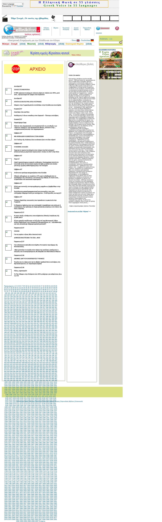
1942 (21, 501)
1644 (6, 464)
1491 (9, 444)
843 (20, 366)
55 (15, 290)
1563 (17, 453)
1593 (25, 457)
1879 (47, 493)
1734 (28, 475)
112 (41, 293)
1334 (51, 423)
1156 (14, 402)
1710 (44, 471)
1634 (21, 462)
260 (53, 307)
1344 (36, 425)
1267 (9, 416)
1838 (51, 487)
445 (14, 327)
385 (50, 320)
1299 (25, 419)
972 (29, 379)
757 (32, 357)
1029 (9, 386)
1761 (25, 478)
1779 (40, 480)
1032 (21, 386)
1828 (13, 487)
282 (11, 311)
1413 (32, 434)
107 (26, 293)
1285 (25, 418)
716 (17, 354)
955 (32, 377)
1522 (21, 448)
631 (32, 345)
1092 (36, 393)
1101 (18, 395)
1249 (47, 412)
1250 (51, 412)
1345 (40, 425)
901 (32, 371)
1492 (13, 444)
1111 (54, 395)
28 (11, 288)
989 (26, 380)
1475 (55, 441)
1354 (21, 427)
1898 (13, 496)
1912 (13, 498)
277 (50, 309)
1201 (24, 407)
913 (14, 373)
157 (14, 298)
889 (50, 370)
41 (39, 288)
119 (8, 295)
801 (56, 361)
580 (41, 339)
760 (41, 357)
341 (26, 316)
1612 (44, 459)
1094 (44, 393)
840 (11, 366)
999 (56, 380)
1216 (28, 409)
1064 (36, 389)
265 (14, 309)
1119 (32, 396)
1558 (51, 452)
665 (26, 348)
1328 (28, 423)
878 (17, 370)
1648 (21, 464)
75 (5, 291)
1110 (51, 395)
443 (8, 327)
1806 (36, 484)
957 (38, 377)
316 (5, 314)
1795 (47, 482)
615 (38, 343)
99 (56, 291)
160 (23, 298)
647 (26, 346)
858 (11, 368)
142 (23, 297)
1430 (44, 436)
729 (56, 354)
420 (47, 323)
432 (29, 325)
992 (35, 380)
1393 (9, 432)
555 (20, 338)
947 (8, 377)
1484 (36, 443)
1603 (10, 459)
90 (37, 291)
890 (53, 370)
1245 (32, 412)
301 (14, 313)
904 (41, 371)
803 (8, 363)
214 (23, 304)
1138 (50, 398)
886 (41, 370)
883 (32, 370)
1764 (36, 478)
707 (44, 352)
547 (50, 336)
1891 (40, 494)
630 (29, 345)
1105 (32, 395)
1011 (47, 382)
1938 (6, 501)
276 (47, 309)
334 (5, 316)
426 (11, 325)
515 (8, 334)
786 (11, 361)
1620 (21, 460)
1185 (17, 405)
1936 (51, 500)
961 (50, 377)
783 (56, 359)
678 (11, 350)
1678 (28, 468)
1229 (25, 411)
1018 (21, 384)
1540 (36, 450)
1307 (55, 419)
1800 (13, 484)
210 (11, 304)
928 (5, 375)
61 (28, 290)
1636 (28, 462)
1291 (47, 418)
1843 (17, 489)
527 (44, 334)
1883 (9, 494)
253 (32, 307)
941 (44, 375)
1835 (40, 487)
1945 (32, 501)
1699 (55, 469)
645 (20, 346)
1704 (21, 471)
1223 (55, 409)
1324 (13, 423)
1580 (28, 455)
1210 (6, 409)
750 (11, 357)
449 (26, 327)
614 (35, 343)
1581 (32, 455)
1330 (36, 423)
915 (20, 373)
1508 (21, 446)
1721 (32, 473)
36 (28, 288)
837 (56, 364)
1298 (21, 419)
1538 (28, 450)
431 (26, 325)
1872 (21, 493)
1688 (13, 469)
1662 (21, 466)
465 (20, 329)
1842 (13, 489)
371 (8, 320)
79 (13, 291)
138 (11, 297)
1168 (6, 403)
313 (50, 313)
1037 (40, 386)
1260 (36, 414)
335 (8, 316)
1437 (17, 437)
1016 (13, 384)
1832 (28, 487)
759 (38, 357)
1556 (44, 452)
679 (14, 350)
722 (35, 354)
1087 (17, 393)
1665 (32, 466)
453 (38, 327)
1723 (40, 473)
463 (14, 329)
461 (8, 329)
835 (50, 364)
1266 (6, 416)
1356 (28, 427)
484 (23, 330)
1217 (32, 409)
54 (13, 290)
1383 (25, 430)
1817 (25, 485)
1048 (28, 387)
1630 (6, 462)
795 (38, 361)
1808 (44, 484)
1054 (51, 387)
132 (47, 295)
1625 (40, 460)
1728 (6, 475)
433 (32, 325)
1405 (55, 432)
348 (47, 316)
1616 (6, 460)
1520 (13, 448)
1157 (17, 402)
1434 (6, 437)
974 (35, 379)
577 (32, 339)
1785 (9, 482)
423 (56, 323)
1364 (6, 428)
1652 (36, 464)
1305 (47, 419)
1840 (6, 489)
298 (5, 313)
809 (26, 363)
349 (50, 316)
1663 (25, 466)
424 (5, 325)
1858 (21, 491)
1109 (47, 395)
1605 (17, 459)
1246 (36, 412)
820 (5, 364)
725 (44, 354)
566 (53, 338)
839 (8, 366)
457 (50, 327)
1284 (21, 418)
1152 (50, 400)
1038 (44, 386)
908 (53, 371)
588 (11, 341)
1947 (40, 501)
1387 (40, 430)
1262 (44, 414)
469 (32, 329)
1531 (55, 448)
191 (8, 302)
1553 (32, 452)
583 (50, 339)
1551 (25, 452)
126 (29, 295)
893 (8, 371)
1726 (51, 473)
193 (14, 302)
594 (29, 341)
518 (17, 334)
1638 (36, 462)
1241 (17, 412)
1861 (32, 491)
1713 (55, 471)
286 (23, 311)
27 (9, 288)
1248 (44, 412)
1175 (32, 403)
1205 (40, 407)
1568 (36, 453)
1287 (32, 418)
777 (38, 359)
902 (35, 371)
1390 (51, 430)
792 (29, 361)
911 (8, 373)
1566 (28, 453)
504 (29, 332)
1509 (25, 446)
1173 (25, 403)
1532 (6, 450)
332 (53, 314)
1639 (40, 462)
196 (23, 302)
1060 (21, 389)
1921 (47, 498)
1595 (32, 457)
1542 (44, 450)
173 (8, 300)
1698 (51, 469)
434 (35, 325)
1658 (6, 466)
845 (26, 366)
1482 (28, 443)
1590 (13, 457)
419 (44, 323)
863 (26, 368)
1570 (44, 453)
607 (14, 343)
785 (8, 361)
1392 (6, 432)
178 (23, 300)
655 (50, 346)
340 (23, 316)
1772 (13, 480)
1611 (40, 459)
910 (5, 373)
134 (52, 295)
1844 (21, 489)
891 (56, 370)
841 (14, 366)
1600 (51, 457)
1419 (55, 434)
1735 (32, 475)
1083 (55, 391)
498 (11, 332)
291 (38, 311)
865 (32, 368)
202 (41, 302)
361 (32, 318)
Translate (19, 6)
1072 (13, 391)
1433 (55, 436)
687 (38, 350)
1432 (51, 436)
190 (5, 302)
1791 (32, 482)
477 (56, 329)
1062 (28, 389)
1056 (6, 389)
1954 (13, 503)
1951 (55, 501)
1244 (28, 412)
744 (47, 355)
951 (20, 377)
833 (44, 364)
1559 (55, 452)
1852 (51, 489)
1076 (28, 391)
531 (56, 334)
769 (14, 359)
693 (56, 350)
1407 (10, 434)
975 (38, 379)
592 (23, 341)
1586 (51, 455)
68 (43, 290)
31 (18, 288)
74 (56, 290)
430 (23, 325)
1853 (55, 489)
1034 (28, 386)
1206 (43, 407)
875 (8, 370)
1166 (50, 402)
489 (38, 330)
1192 (43, 405)
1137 (47, 398)
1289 (40, 418)
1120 (35, 396)
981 (56, 379)
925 (50, 373)
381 (38, 320)
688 (41, 350)
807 (20, 363)
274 (41, 309)
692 (53, 350)
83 (22, 291)
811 (32, 363)
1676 (21, 468)
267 (20, 309)
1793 (40, 482)
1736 (36, 475)
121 (14, 295)
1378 (6, 430)
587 (8, 341)
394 (23, 322)
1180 (50, 403)
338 (17, 316)
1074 (21, 391)
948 (11, 377)
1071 (9, 391)
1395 (17, 432)
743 (44, 355)
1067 (47, 389)
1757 (9, 478)
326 (35, 314)
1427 (32, 436)
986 (17, 380)
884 (35, 370)
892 (5, 371)
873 (56, 368)
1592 (21, 457)
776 (35, 359)
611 (26, 343)
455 (44, 327)
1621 (25, 460)
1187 (25, 405)
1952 (6, 503)
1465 (17, 441)
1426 (28, 436)
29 (13, 288)
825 (20, 364)
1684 (51, 468)
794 (35, 361)
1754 (51, 476)
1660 (13, 466)
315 (56, 313)
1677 (25, 468)
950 (17, 377)
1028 (6, 386)
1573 (55, 453)
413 (26, 323)
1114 (14, 396)
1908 (51, 496)
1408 (13, 434)
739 (32, 355)
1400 (36, 432)
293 (44, 311)
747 (56, 355)
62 (30, 290)
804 (11, 363)
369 (56, 318)
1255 (17, 414)
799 (50, 361)
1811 (55, 484)
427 (14, 325)
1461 (55, 439)
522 (29, 334)
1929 (25, 500)
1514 (44, 446)
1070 (6, 391)
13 (33, 286)
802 (5, 363)
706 (41, 352)
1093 (40, 393)
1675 (17, 468)
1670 (51, 466)
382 (41, 320)
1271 (25, 416)
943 (50, 375)
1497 (32, 444)
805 (14, 363)
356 (17, 318)
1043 (9, 387)
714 (11, 354)
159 (20, 298)
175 (14, 300)
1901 (25, 496)
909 (56, 371)
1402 (44, 432)
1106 (36, 395)
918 (29, 373)
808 (23, 363)
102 (12, 293)
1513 (40, 446)
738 (29, 355)
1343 (32, 425)
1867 (55, 491)
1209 (55, 407)
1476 (6, 443)
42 (41, 288)
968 (17, 379)
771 (20, 359)
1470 (36, 441)
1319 (47, 421)
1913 (17, 498)
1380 (13, 430)
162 (29, 298)
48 (54, 288)
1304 (44, 419)
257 (44, 307)
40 (37, 288)
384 (47, 320)
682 (23, 350)
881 (26, 370)
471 (38, 329)
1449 (9, 439)
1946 (36, 501)
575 (26, 339)
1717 (17, 473)
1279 (55, 416)
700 (23, 352)
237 (38, 306)
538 (23, 336)
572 (17, 339)
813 (38, 363)
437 (44, 325)
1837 (47, 487)
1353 (17, 427)
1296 (13, 419)
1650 (28, 464)
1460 (51, 439)
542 (35, 336)
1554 (36, 452)
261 (56, 307)
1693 (32, 469)
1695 (40, 469)
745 (50, 355)
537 (20, 336)
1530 (51, 448)
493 (50, 330)
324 (29, 314)
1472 (44, 441)
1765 (40, 478)
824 (17, 364)
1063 (32, 389)
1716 (13, 473)
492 (47, 330)
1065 (40, 389)
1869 (9, 493)
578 (35, 339)
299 (8, 313)
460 (5, 329)
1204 (36, 407)
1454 (28, 439)
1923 (55, 498)
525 (38, 334)
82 (20, 291)
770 (17, 359)
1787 (17, 482)
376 (23, 320)
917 (26, 373)
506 (35, 332)
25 (5, 288)
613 (32, 343)
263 (8, 309)
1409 (17, 434)
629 (26, 345)
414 (29, 323)
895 (14, 371)
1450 (13, 439)
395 (26, 322)
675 (56, 348)
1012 (51, 382)
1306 (51, 419)
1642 (51, 462)
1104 (29, 395)
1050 (36, 387)
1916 (28, 498)
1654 (44, 464)
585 (56, 339)
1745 (17, 476)
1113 (10, 396)
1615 (55, 459)
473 (44, 329)
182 (35, 300)
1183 (10, 405)
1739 (47, 475)
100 (6, 293)
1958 (28, 503)
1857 (17, 491)
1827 (9, 487)
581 (44, 339)
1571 (47, 453)
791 (26, 361)
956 (35, 377)
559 (32, 338)
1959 (32, 503)
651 (38, 346)
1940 (13, 501)
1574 (6, 455)
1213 (17, 409)
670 (41, 348)
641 (8, 346)
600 (47, 341)
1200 (21, 407)
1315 (32, 421)
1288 (36, 418)
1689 (17, 469)
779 (44, 359)
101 (9, 293)
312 (47, 313)
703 (32, 352)
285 (20, 311)
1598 (44, 457)
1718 (21, 473)
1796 (51, 482)
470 (35, 329)
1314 (28, 421)
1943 (25, 501)
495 (56, 330)
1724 (44, 473)
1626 (44, 460)
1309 (10, 421)
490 (41, 330)
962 (53, 377)
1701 (10, 471)
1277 (47, 416)
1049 (32, 387)
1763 (32, 478)
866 (35, 368)
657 (56, 346)
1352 (13, 427)
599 (44, 341)
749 (8, 357)
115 (50, 293)
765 (56, 357)
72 (52, 290)
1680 (36, 468)
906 (47, 371)
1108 (43, 395)
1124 (50, 396)
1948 (44, 501)
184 (41, 300)
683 (26, 350)
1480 (21, 443)
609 (20, 343)
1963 (47, 503)
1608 (28, 459)
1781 (47, 480)
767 (8, 359)
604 (5, 343)
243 (56, 306)
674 (53, 348)
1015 (9, 384)
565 (50, 338)
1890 (36, 494)
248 (17, 307)
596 (35, 341)
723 (38, 354)
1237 (55, 411)
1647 (17, 464)
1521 (17, 448)
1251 (55, 412)
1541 (40, 450)
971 (26, 379)
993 (38, 380)
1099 (10, 395)
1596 (36, 457)
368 (53, 318)
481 (14, 330)
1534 (13, 450)
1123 (46, 396)
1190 (36, 405)
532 (5, 336)
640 (5, 346)
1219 (40, 409)
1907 (47, 496)
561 (38, 338)
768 (11, 359)
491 (44, 330)
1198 (13, 407)
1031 (17, 386)
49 (56, 288)
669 (38, 348)
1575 (9, 455)
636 (47, 345)
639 (56, 345)
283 (14, 311)
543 (38, 336)
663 (20, 348)
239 (44, 306)
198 (29, 302)
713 (8, 354)
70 (48, 290)
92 (41, 291)
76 (7, 291)
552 (11, 338)
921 (38, 373)
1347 (47, 425)
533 (8, 336)
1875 (32, 493)
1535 (17, 450)
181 (32, 300)
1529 (47, 448)
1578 (21, 455)
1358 (36, 427)
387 (56, 320)
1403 (47, 432)
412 (23, 323)
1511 (32, 446)
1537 (25, 450)
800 (53, 361)
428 (17, 325)
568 (5, 339)
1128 (14, 398)
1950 (51, 501)
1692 (28, 469)
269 (26, 309)
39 (35, 288)
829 (32, 364)
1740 (51, 475)
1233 (40, 411)
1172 (21, 403)
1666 (36, 466)
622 (5, 345)
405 (56, 322)
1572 (51, 453)
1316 (36, 421)
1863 (40, 491)
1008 (36, 382)
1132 (28, 398)
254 (35, 307)
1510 (28, 446)
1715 (9, 473)
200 (35, 302)
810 (29, 363)
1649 (25, 464)
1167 (54, 402)
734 (17, 355)
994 (41, 380)
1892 (44, 494)
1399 (32, 432)
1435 (9, 437)
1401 (40, 432)
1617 (9, 460)
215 (26, 304)
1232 (36, 411)
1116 (21, 396)
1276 (44, 416)
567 (56, 338)
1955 (17, 503)
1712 (51, 471)
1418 (51, 434)
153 (56, 297)
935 (26, 375)
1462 (6, 441)
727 (50, 354)
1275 (40, 416)
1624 (36, 460)
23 (54, 286)
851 (44, 366)
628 (23, 345)
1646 (13, 464)
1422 (13, 436)
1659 (9, 466)
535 (14, 336)
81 (18, 291)
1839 (55, 487)
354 (11, 318)
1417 (47, 434)
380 (35, 320)
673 (50, 348)
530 (53, 334)
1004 (21, 382)
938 (35, 375)
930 (11, 375)
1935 (47, 500)
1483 (32, 443)
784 (5, 361)
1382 (21, 430)
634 (41, 345)
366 (47, 318)
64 (35, 290)
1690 (21, 469)
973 (32, 379)
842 (17, 366)
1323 (9, 423)
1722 (36, 473)
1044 (13, 387)
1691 (25, 469)
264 (11, 309)
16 (39, 286)
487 (32, 330)
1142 (14, 400)
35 (26, 288)
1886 (21, 494)
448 (23, 327)
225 (56, 304)
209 (8, 304)
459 (56, 327)
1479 (17, 443)
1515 (47, 446)
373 (14, 320)
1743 (9, 476)
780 (47, 359)
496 (5, 332)
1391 (55, 430)
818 (53, 363)
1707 (32, 471)
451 (32, 327)
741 (38, 355)
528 (47, 334)
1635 (25, 462)
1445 (47, 437)
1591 (17, 457)
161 (26, 298)
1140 (6, 400)
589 (14, 341)
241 (50, 306)
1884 (13, 494)
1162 (36, 402)
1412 (28, 434)
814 (41, 363)
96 (50, 291)
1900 (21, 496)
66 (39, 290)
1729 (9, 475)
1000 (6, 382)
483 (20, 330)
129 (38, 295)
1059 (17, 389)
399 (38, 322)
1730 (13, 475)
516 (11, 334)
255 (38, 307)
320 (17, 314)
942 (47, 375)
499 (14, 332)
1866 (51, 491)
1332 (44, 423)
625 (14, 345)
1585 (47, 455)
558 (29, 338)
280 (5, 311)
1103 (25, 395)
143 (26, 297)
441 (56, 325)
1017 (17, 384)
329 (44, 314)
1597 (40, 457)
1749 (32, 476)
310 (41, 313)
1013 (55, 382)
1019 (25, 384)
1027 (55, 384)
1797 (55, 482)
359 (26, 318)
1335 (55, 423)
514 (5, 334)
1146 (28, 400)
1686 (6, 469)
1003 (17, 382)
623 (8, 345)
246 (11, 307)
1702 (13, 471)
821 (8, 364)
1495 (25, 444)
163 (32, 298)
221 (44, 304)
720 (29, 354)
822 (11, 364)
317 (8, 314)
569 (8, 339)
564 (47, 338)
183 (38, 300)
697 (14, 352)
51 (7, 290)
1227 (17, 411)
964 (5, 379)
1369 (25, 428)
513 (56, 332)
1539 (32, 450)
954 (29, 377)
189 (56, 300)
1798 (6, 484)
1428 (36, 436)
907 (50, 371)
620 (53, 343)
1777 (32, 480)
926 (53, 373)
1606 (21, 459)
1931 (32, 500)
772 (23, 359)
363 (38, 318)
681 (20, 350)
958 (41, 377)
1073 (17, 391)
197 (26, 302)
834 (47, 364)
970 (23, 379)
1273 (32, 416)
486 (29, 330)
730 (5, 355)
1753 (47, 476)
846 (29, 366)
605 (8, 343)
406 (5, 323)
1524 (28, 448)
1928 (21, 500)
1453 (25, 439)
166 (41, 298)
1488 (51, 443)
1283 (17, 418)
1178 (43, 403)
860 (17, 368)
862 (23, 368)
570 (11, 339)
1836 (44, 487)
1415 (40, 434)
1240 (13, 412)
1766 (44, 478)
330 (47, 314)
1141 (10, 400)
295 (50, 311)
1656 (51, 464)
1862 (36, 491)
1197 (9, 407)
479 (8, 330)
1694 (36, 469)
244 (5, 307)
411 (20, 323)
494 (53, 330)
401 (44, 322)
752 (17, 357)
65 (37, 290)
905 (44, 371)
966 (11, 379)
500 (17, 332)
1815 (17, 485)
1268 (13, 416)
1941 (17, 501)
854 (53, 366)
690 (47, 350)
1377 (55, 428)
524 (35, 334)
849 (38, 366)
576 (29, 339)
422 (53, 323)
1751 (40, 476)
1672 (6, 468)
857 (8, 368)
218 (35, 304)
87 (30, 291)
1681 (40, 468)
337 (14, 316)
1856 (13, 491)
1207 (47, 407)
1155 (10, 402)
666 (29, 348)
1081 (47, 391)
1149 (39, 400)
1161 (32, 402)
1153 (54, 400)
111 (38, 293)
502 (23, 332)
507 (38, 332)
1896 (6, 496)
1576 (13, 455)
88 (33, 291)
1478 (13, 443)
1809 (47, 484)
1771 (9, 480)
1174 (28, 403)
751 (14, 357)
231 (20, 306)
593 (26, 341)
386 (53, 320)
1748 (28, 476)
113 (44, 293)
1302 (36, 419)
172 (5, 300)
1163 (39, 402)
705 (38, 352)
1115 (17, 396)
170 (53, 298)
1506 (13, 446)
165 (38, 298)
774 (29, 359)
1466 (21, 441)
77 (9, 291)
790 (23, 361)
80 (15, 291)
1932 (36, 500)
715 (14, 354)
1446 (51, 437)
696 (11, 352)
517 (14, 334)
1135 (39, 398)
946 (5, 377)
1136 (43, 398)
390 (11, 322)
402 (47, 322)
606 (11, 343)
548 (53, 336)
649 (32, 346)
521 (26, 334)
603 (56, 341)
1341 (25, 425)
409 (14, 323)
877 (14, 370)
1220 (44, 409)
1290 (44, 418)
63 (33, 290)
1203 (32, 407)
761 (44, 357)
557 (26, 338)
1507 (17, 446)
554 (17, 338)
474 (47, 329)
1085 (9, 393)
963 (56, 377)
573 (20, 339)
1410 (21, 434)
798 (47, 361)
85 (26, 291)
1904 (36, 496)
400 (41, 322)
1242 (21, 412)
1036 (36, 386)
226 (5, 306)
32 (20, 288)
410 (17, 323)
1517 (55, 446)
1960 (36, 503)
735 (20, 355)
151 (50, 297)
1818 (28, 485)
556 (23, 338)
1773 (17, 480)
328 (41, 314)
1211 (9, 409)
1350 (6, 427)
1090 (28, 393)
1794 (44, 482)
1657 (55, 464)
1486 (44, 443)
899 (26, 371)
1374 (44, 428)
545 (44, 336)
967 (14, 379)
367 (50, 318)
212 (17, 304)
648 (29, 346)
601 (50, 341)
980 (53, 379)
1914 (21, 498)
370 (5, 320)
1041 (55, 386)
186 (47, 300)
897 (20, 371)
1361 (47, 427)
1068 (51, 389)
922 (41, 373)
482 (17, 330)
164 (35, 298)
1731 (17, 475)
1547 (9, 452)
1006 (28, 382)
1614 (51, 459)
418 (41, 323)
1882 (6, 494)
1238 (6, 412)
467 (26, 329)
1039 (47, 386)
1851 (47, 489)
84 (24, 291)
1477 (9, 443)
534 (11, 336)
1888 (28, 494)
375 (20, 320)
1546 (6, 452)
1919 (40, 498)
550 (5, 338)
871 (50, 368)
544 (41, 336)
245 (8, 307)
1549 (17, 452)
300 (11, 313)
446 (17, 327)
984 (11, 380)
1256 (21, 414)
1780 (44, 480)
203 (44, 302)
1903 (32, 496)
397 (32, 322)
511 (50, 332)
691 (50, 350)
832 (41, 364)
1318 (44, 421)
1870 (13, 493)
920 (35, 373)
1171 (17, 403)
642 (11, 346)
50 (5, 290)
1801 (17, 484)
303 (20, 313)
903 (38, 371)
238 (41, 306)
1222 (51, 409)
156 (11, 298)
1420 (6, 436)
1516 (51, 446)
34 (24, 288)
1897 (9, 496)
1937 (55, 500)
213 (20, 304)
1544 (51, 450)
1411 (25, 434)
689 (44, 350)
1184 (14, 405)
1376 (51, 428)
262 (5, 309)
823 (14, 364)
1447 (55, 437)
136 (5, 297)
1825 (55, 485)
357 (20, 318)
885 (38, 370)
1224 (6, 411)
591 (20, 341)
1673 (9, 468)
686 (35, 350)
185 (44, 300)
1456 (36, 439)
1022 (36, 384)
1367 (17, 428)
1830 (21, 487)
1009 (40, 382)
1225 (9, 411)
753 (20, 357)
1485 (40, 443)
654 (47, 346)
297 (56, 311)
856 (5, 368)
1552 (28, 452)
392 (17, 322)
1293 (55, 418)
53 (11, 290)
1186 (21, 405)
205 (50, 302)
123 (20, 295)
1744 (13, 476)
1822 (44, 485)
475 (50, 329)
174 (11, 300)
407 (8, 323)
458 (53, 327)
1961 (40, 503)
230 (17, 306)
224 (53, 304)
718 (23, 354)
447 (20, 327)
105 (21, 293)
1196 (6, 407)
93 (43, 291)
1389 (47, 430)
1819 (32, 485)
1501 (47, 444)
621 (56, 343)
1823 (47, 485)
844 (23, 366)
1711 (47, 471)
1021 (32, 384)
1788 (21, 482)
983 (8, 380)
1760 (21, 478)
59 (24, 290)
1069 (55, 389)
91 (39, 291)
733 (14, 355)
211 (14, 304)
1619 (17, 460)
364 (41, 318)
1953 (9, 503)
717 (20, 354)
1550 (21, 452)
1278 (51, 416)
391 (14, 322)
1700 (6, 471)
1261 (40, 414)
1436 (13, 437)
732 (11, 355)
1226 (13, 411)
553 (14, 338)
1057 (9, 389)
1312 (21, 421)
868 (41, 368)
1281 (9, 418)
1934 (44, 500)
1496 (28, 444)
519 (20, 334)
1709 (40, 471)
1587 (55, 455)
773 (26, 359)
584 (53, 339)
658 (5, 348)
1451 (17, 439)
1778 (36, 480)
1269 (17, 416)
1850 (44, 489)
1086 (13, 393)
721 (32, 354)
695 (8, 352)
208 (5, 304)
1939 (9, 501)
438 (47, 325)
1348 (51, 425)
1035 (32, 386)
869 (44, 368)
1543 (47, 450)
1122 (43, 396)
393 (20, 322)
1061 (25, 389)
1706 (28, 471)
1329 (32, 423)
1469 (32, 441)
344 (35, 316)
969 (20, 379)
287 (26, 311)
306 (29, 313)
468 (29, 329)
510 (47, 332)
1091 (32, 393)
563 (44, 338)
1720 (28, 473)
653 (44, 346)
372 (11, 320)
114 (47, 293)
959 (44, 377)
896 (17, 371)
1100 (14, 395)
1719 (25, 473)
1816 (21, 485)
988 (23, 380)
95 (48, 291)
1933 (40, 500)
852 (47, 366)
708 (47, 352)
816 (47, 363)
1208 (51, 407)
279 (56, 309)
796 (41, 361)
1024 (44, 384)
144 (29, 297)
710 (53, 352)
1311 (17, 421)
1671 (55, 466)
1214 (21, 409)
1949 (47, 501)
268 (23, 309)
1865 (47, 491)
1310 (13, 421)
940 (41, 375)
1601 (55, 457)
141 (20, 297)
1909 (55, 496)
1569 (40, 453)
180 (29, 300)
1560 (6, 453)
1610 (36, 459)
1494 (21, 444)
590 (17, 341)
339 (20, 316)
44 (45, 288)
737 (26, 355)
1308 (6, 421)
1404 (51, 432)
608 (17, 343)
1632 (13, 462)
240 (47, 306)
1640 (44, 462)
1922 (51, 498)
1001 (10, 382)
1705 (25, 471)
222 (47, 304)
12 (30, 286)
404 (53, 322)
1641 (47, 462)
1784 (6, 482)
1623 (32, 460)
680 (17, 350)
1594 (28, 457)
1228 (21, 411)
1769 (55, 478)
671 (44, 348)
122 (17, 295)
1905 (40, 496)
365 (44, 318)
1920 (44, 498)
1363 (55, 427)
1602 (6, 459)
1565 (25, 453)
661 (14, 348)
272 (35, 309)
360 (29, 318)
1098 (7, 395)
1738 (44, 475)
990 (29, 380)
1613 (47, 459)
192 (11, 302)
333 (56, 314)
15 (37, 286)
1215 (25, 409)
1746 (21, 476)
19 (45, 286)
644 (17, 346)
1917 (32, 498)
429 (20, 325)
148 (41, 297)
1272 (28, 416)
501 (20, 332)
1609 (32, 459)
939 (38, 375)
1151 (47, 400)
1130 (21, 398)
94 (45, 291)
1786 (13, 482)
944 (53, 375)
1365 (9, 428)
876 (11, 370)
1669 (47, 466)
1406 (6, 434)
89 (35, 291)
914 (17, 373)
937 (32, 375)
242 (53, 306)
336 (11, 316)
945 (56, 375)
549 (56, 336)
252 (29, 307)
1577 (17, 455)
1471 (40, 441)
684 (29, 350)
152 (53, 297)
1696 (44, 469)
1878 (44, 493)
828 (29, 364)
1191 (39, 405)
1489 (55, 443)
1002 (13, 382)
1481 (25, 443)
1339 (17, 425)
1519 (9, 448)
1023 (40, 384)
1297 (17, 419)
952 (23, 377)
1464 (13, 441)
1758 (13, 478)
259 (50, 307)
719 (26, 354)
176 (17, 300)
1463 (9, 441)
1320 (51, 421)
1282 (13, 418)
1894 (51, 494)
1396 (21, 432)
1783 (55, 480)
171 (56, 298)
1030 (13, 386)
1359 (40, 427)
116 (52, 293)
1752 (44, 476)
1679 (32, 468)
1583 (40, 455)
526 (41, 334)
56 (18, 290)
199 (32, 302)
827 (26, 364)
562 (41, 338)
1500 (44, 444)
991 (32, 380)
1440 (28, 437)
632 (35, 345)
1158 (21, 402)
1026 (51, 384)
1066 (44, 389)
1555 (40, 452)
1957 (25, 503)
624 (11, 345)
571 (14, 339)
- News (74, 40)
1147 (32, 400)
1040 (51, 386)
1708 (36, 471)
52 (9, 290)
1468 (28, 441)
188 (53, 300)
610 (23, 343)
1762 (28, 478)
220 (41, 304)
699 (20, 352)
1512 (36, 446)
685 (32, 350)
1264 (51, 414)
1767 (47, 478)
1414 (36, 434)
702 (29, 352)
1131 (25, 398)
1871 (17, 493)
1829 (17, 487)
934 (23, 375)
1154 (6, 402)
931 (14, 375)
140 (17, 297)
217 (32, 304)
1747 (25, 476)
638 (53, 345)
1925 (9, 500)
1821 (40, 485)
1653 (40, 464)
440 (53, 325)
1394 (13, 432)
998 (53, 380)
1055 (55, 387)
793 (32, 361)
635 (44, 345)
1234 (44, 411)
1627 (47, 460)
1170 (14, 403)
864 (29, 368)
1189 (32, 405)
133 (50, 295)
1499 (40, 444)
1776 (28, 480)
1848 (36, 489)
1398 (28, 432)
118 (5, 295)
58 (22, 290)
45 (48, 288)
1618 (13, 460)
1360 (44, 427)
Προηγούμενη (8, 286)
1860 (28, 491)
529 (50, 334)
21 (50, 286)
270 (29, 309)
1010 (44, 382)
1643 (55, 462)
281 (8, 311)
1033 (25, 386)
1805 (32, 484)
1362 (51, 427)
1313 (25, 421)
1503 (55, 444)
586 (5, 341)
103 (15, 293)
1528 (44, 448)
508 (41, 332)
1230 (28, 411)
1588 (6, 457)
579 (38, 339)
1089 (25, 393)
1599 (47, 457)
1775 (25, 480)
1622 (28, 460)
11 (28, 286)
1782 (51, 480)
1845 (25, 489)
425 (8, 325)
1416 (44, 434)
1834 (36, 487)
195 (20, 302)
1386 (36, 430)
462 (11, 329)
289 (32, 311)
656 (53, 346)
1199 (17, 407)
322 (23, 314)
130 (41, 295)
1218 (36, 409)
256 (41, 307)
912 (11, 373)
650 (35, 346)
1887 (25, 494)
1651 (32, 464)
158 (17, 298)
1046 (21, 387)
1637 (32, 462)
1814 (13, 485)
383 (44, 320)
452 (35, 327)
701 (26, 352)
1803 (25, 484)
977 (44, 379)
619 (50, 343)
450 (29, 327)
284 (17, 311)
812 (35, 363)
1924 (6, 500)
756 (29, 357)
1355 (25, 427)
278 (53, 309)
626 (17, 345)
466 (23, 329)
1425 (25, 436)
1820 (36, 485)
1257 (25, 414)
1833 (32, 487)
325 (32, 314)
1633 (17, 462)
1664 (28, 466)
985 (14, 380)
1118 (28, 396)
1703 (17, 471)
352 (5, 318)
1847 (32, 489)
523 (32, 334)
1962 (44, 503)
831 (38, 364)
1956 (21, 503)
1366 (13, 428)
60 (26, 290)
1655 (47, 464)
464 (17, 329)
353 (8, 318)
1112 (7, 396)
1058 (13, 389)
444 (11, 327)
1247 (40, 412)
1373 (40, 428)
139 (14, 297)
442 (5, 327)
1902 (28, 496)
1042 (6, 387)
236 (35, 306)
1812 (6, 485)
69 (45, 290)
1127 (10, 398)
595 (32, 341)
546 (47, 336)
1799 (10, 484)
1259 (32, 414)
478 (5, 330)
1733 (25, 475)
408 (11, 323)
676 (5, 350)
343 (32, 316)
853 (50, 366)
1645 (9, 464)
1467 (25, 441)
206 (53, 302)
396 (29, 322)
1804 (28, 484)
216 (29, 304)
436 (41, 325)
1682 (44, 468)
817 (50, 363)
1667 (40, 466)
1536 (21, 450)
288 (29, 311)
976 (41, 379)
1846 (28, 489)
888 (47, 370)
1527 (40, 448)
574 (23, 339)
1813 (9, 485)
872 (53, 368)
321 (20, 314)
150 (47, 297)
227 (8, 306)
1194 (50, 405)
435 (38, 325)
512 (53, 332)
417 (38, 323)
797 (44, 361)
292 (41, 311)
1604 (13, 459)
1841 (9, 489)
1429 (40, 436)
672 (47, 348)
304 (23, 313)
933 (20, 375)
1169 (10, 403)
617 (44, 343)
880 (23, 370)
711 (56, 352)
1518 (6, 448)
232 (23, 306)
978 (47, 379)
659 (8, 348)
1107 (40, 395)
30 (15, 288)
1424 (21, 436)
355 (14, 318)
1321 (55, 421)
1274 (36, 416)
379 (32, 320)
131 (44, 295)
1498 (36, 444)
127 (32, 295)
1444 (44, 437)
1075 (25, 391)
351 (56, 316)
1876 (36, 493)
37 (30, 288)
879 (20, 370)
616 (41, 343)
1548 (13, 452)
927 (56, 373)
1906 (44, 496)
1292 (51, 418)
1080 (44, 391)
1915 (25, 498)
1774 (21, 480)
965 (8, 379)
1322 (6, 423)
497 (8, 332)
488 (35, 330)
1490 (6, 444)
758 (35, 357)
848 (35, 366)
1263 (47, 414)
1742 (6, 476)
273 (38, 309)
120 (11, 295)
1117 (24, 396)
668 (35, 348)
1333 (47, 423)
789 (20, 361)
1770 (6, 480)
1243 (25, 412)
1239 (9, 412)
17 (41, 286)
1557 (47, 452)
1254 (13, 414)
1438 (21, 437)
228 (11, 306)
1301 (32, 419)
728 (53, 354)
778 (41, 359)
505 (32, 332)
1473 (47, 441)
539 (26, 336)
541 (32, 336)
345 (38, 316)
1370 (28, 428)
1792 (36, 482)
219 (38, 304)
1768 (51, 478)
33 (22, 288)
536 (17, 336)
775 (32, 359)
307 (32, 313)
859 (14, 368)
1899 (17, 496)
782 (53, 359)
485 (26, 330)
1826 (6, 487)
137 (8, 297)
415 (32, 323)
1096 (51, 393)
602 (53, 341)
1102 (21, 395)
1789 (25, 482)
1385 (32, 430)
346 (41, 316)
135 (55, 295)
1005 (25, 382)
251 (26, 307)
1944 (28, 501)
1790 (28, 482)
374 (17, 320)
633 (38, 345)
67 (41, 290)
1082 (51, 391)
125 (26, 295)
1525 (32, 448)
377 (26, 320)
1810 (51, 484)
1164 (43, 402)
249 (20, 307)
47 (52, 288)
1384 (28, 430)
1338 (13, 425)
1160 (28, 402)
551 (8, 338)
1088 (21, 393)
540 (29, 336)
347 (44, 316)
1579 (25, 455)
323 (26, 314)
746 (53, 355)
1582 (36, 455)
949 (14, 377)
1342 (28, 425)
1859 (25, 491)
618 (47, 343)
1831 (25, 487)
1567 (32, 453)
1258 (28, 414)
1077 (32, 391)
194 (17, 302)
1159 (25, 402)
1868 (6, 493)
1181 (54, 403)
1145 (25, 400)
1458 (44, 439)
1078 (36, 391)
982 (5, 380)
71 (50, 290)
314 (53, 313)
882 (29, 370)
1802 (21, 484)
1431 (47, 436)
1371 (32, 428)
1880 (51, 493)
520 (23, 334)
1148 (36, 400)
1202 (28, 407)
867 (38, 368)
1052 (44, 387)
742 (41, 355)
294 (47, 311)
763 (50, 357)
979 (50, 379)
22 (52, 286)
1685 (55, 468)
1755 (55, 476)
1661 (17, 466)
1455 (32, 439)
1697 (47, 469)
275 (44, 309)
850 (41, 366)
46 (50, 288)
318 (11, 314)
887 (44, 370)
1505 (10, 446)
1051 (40, 387)
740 (35, 355)
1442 (36, 437)
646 (23, 346)
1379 (9, 430)
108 (29, 293)
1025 (47, 384)
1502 (51, 444)
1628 (51, 460)
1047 (25, 387)
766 (5, 359)
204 (47, 302)
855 (56, 366)
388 (5, 322)
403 (50, 322)
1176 (36, 403)
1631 (9, 462)
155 (8, 298)
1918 (36, 498)
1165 (47, 402)
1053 (47, 387)
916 (23, 373)
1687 (9, 469)
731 (8, 355)
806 (17, 363)
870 (47, 368)
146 (35, 297)
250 (23, 307)
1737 (40, 475)
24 (56, 286)
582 (47, 339)
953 (26, 377)
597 (38, 341)
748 (5, 357)
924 (47, 373)
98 (54, 291)
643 (14, 346)
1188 (28, 405)
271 (32, 309)
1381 (17, 430)
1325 (17, 423)
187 (50, 300)
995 (44, 380)
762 (47, 357)
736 (23, 355)
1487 (47, 443)
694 (5, 352)
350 (53, 316)
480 (11, 330)
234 (29, 306)
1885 (17, 494)
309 (38, 313)
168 (47, 298)
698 (17, 352)
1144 (21, 400)
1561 (9, 453)
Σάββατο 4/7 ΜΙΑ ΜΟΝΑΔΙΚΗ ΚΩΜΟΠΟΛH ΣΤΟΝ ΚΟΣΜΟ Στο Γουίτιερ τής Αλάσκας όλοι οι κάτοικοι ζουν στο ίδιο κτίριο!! (35, 136)
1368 (21, 428)
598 (41, 341)
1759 (17, 478)
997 (50, 380)
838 (5, 366)
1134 (36, 398)
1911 (9, 498)
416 (35, 323)
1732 (21, 475)
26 (7, 288)
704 (35, 352)
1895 (55, 494)
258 (47, 307)
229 (14, 306)
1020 (28, 384)
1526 (36, 448)
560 (35, 338)
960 (47, 377)
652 (41, 346)
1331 (40, 423)
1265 (55, 414)
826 (23, 364)
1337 (9, 425)
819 (56, 363)
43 (43, 288)
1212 (13, 409)
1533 (9, 450)
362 (35, 318)
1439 (25, 437)
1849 (40, 489)
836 (53, 364)
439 (50, 325)
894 (11, 371)
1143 (17, 400)
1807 (40, 484)
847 (32, 366)
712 (5, 354)
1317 (40, 421)
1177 (39, 403)
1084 (6, 393)
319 (14, 314)
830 (35, 364)
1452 (21, 439)
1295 (9, 419)
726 (47, 354)
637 (50, 345)
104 (18, 293)
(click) (22, 44)
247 (14, 307)
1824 (51, 485)
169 (50, 298)
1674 (13, 468)
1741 (55, 475)
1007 (32, 382)
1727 (55, 473)
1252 (6, 414)
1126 (6, 398)
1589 (9, 457)
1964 (51, 503)
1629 (55, 460)
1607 (25, 459)
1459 (47, 439)
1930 (28, 500)
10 (26, 286)
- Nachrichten (85, 40)
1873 (25, 493)
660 (11, 348)
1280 (6, 418)
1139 (54, 398)
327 (38, 314)
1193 (47, 405)
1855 (9, 491)
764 (53, 357)
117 (55, 293)
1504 (6, 446)
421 (50, 323)
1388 (44, 430)
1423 (17, 436)
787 (14, 361)
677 (8, 350)
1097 (55, 393)
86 (28, 291)
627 (20, 345)
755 (26, 357)
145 (32, 297)
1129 (17, 398)
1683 (47, 468)
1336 (6, 425)
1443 (40, 437)
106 (24, 293)
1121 (39, 396)
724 (41, 354)
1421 (9, 436)
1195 (54, 405)
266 (17, 309)
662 (17, 348)
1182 (6, 405)
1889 (32, 494)
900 (29, 371)
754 (23, 357)
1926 (13, 500)
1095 (47, 393)
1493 (17, 444)
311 (44, 313)
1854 (6, 491)
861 (20, 368)
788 (17, 361)
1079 (40, 391)
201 (38, 302)
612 (29, 343)
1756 (6, 478)
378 (29, 320)
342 (29, 316)
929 (8, 375)
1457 (40, 439)
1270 (21, 416)
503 (26, 332)
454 (41, 327)
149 (44, 297)
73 (54, 290)
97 (52, 291)
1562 (13, 453)
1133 (32, 398)
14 (35, 286)
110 (35, 293)
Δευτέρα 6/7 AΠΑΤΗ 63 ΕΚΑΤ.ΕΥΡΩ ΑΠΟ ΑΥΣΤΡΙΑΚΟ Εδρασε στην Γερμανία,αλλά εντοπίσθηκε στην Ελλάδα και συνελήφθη (37, 102)
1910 (6, 498)
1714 (6, 473)
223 (50, 304)
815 (44, 363)
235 (32, 306)
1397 (25, 432)
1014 (6, 384)
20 (48, 286)
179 (26, 300)
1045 (17, 387)
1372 (36, 428)
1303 (40, 419)
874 (5, 370)
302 (17, 313)
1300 (28, 419)
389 (8, 322)
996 (47, 380)
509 (44, 332)
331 (50, 314)
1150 (43, 400)
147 (38, 297)
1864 (44, 491)
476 (53, 329)
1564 (21, 453)
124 (23, 295)
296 (53, 311)
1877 (40, 493)
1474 (51, 441)
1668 (44, 466)
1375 (47, 428)
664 (23, 348)
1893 (47, 494)
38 (33, 288)
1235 (47, 411)
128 (35, 295)
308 (35, 313)
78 (11, 291)
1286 (28, 418)
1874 (28, 493)
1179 (47, 403)
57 (20, 290)
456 (47, 327)
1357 (32, 427)
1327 (25, 423)
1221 (47, 409)
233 (26, 306)
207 (56, 302)
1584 (44, 455)
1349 (55, 425)
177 (20, 300)
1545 (55, 450)
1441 (32, 437)
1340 (21, 425)
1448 (6, 439)
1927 (17, 500)
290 (35, 311)
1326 (21, 423)
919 (32, 373)
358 (23, 318)
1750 (36, 476)
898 (23, 371)
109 (32, 293)
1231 (32, 411)
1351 (9, 427)
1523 (25, 448)
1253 (9, 414)
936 (29, 375)
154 (5, 298)
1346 (44, 425)
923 (44, 373)
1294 (6, 419)
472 (41, 329)
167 (44, 298)
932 (17, 375)
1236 (51, 411)
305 (26, 313)
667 (32, 348)
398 (35, 322)
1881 (55, 493)
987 (20, 380)
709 (50, 352)
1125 (54, 396)
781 (50, 359)
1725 (47, 473)
